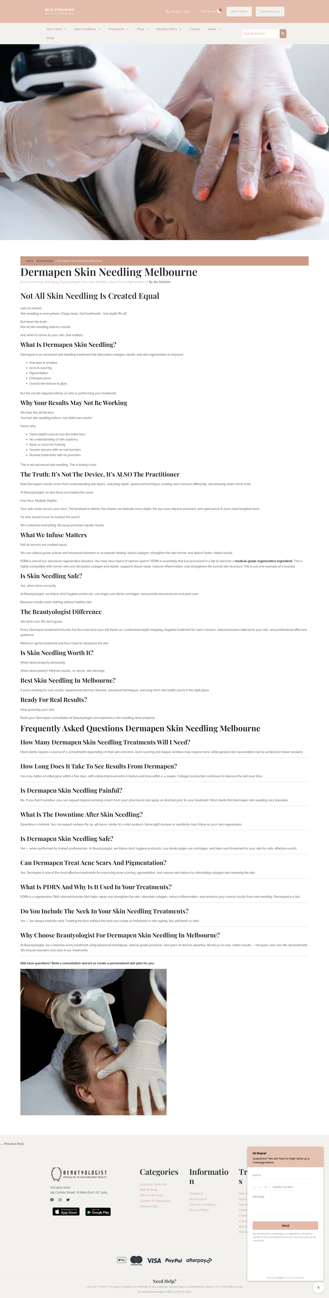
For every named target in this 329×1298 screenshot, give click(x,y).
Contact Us (104, 1286)
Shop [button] (140, 29)
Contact (194, 29)
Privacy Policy (199, 1210)
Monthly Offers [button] (167, 29)
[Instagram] (60, 1200)
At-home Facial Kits (153, 1184)
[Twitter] (68, 1200)
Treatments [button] (116, 29)
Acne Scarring (33, 282)
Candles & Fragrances (155, 1201)
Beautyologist (70, 282)
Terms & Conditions (202, 1204)
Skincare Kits (148, 1206)
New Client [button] (54, 29)
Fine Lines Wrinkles (94, 282)
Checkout (196, 1193)
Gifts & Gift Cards (151, 1195)
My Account (197, 1199)
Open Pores (117, 282)
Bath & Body (148, 1190)
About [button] (212, 29)
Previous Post (12, 1144)
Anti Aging (51, 282)
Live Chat (220, 1286)
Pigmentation (136, 282)
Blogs (50, 37)
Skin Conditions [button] (85, 29)
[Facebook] (52, 1200)
